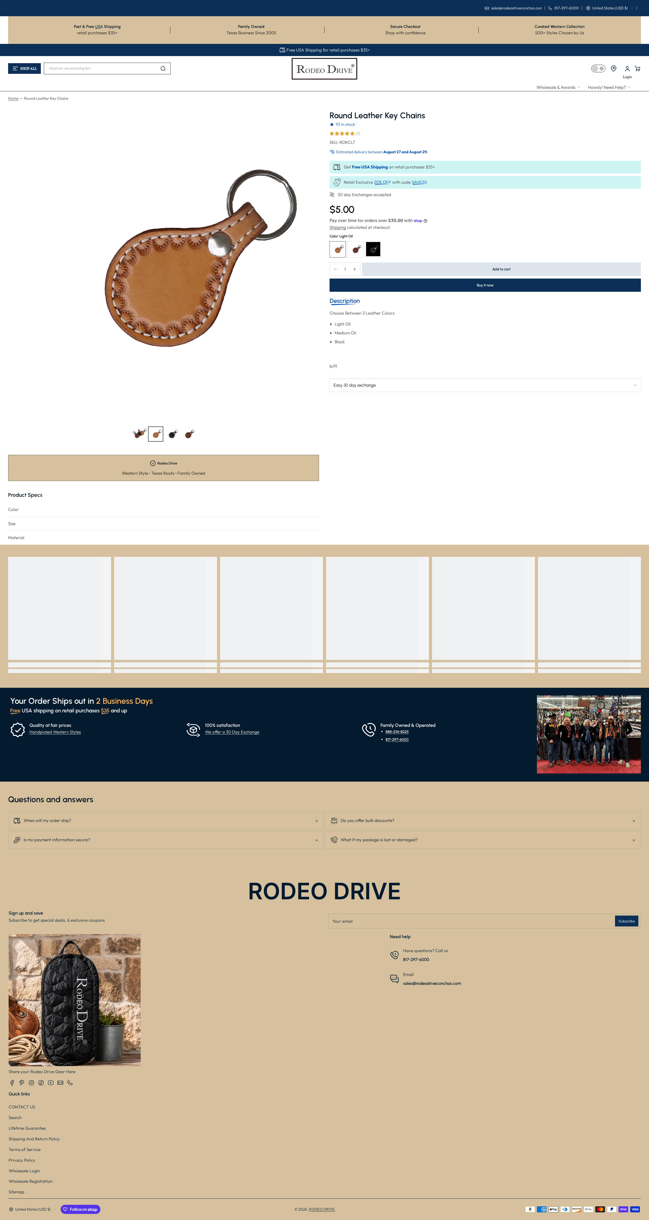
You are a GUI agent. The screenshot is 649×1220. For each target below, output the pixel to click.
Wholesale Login (24, 1170)
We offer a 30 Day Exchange (232, 731)
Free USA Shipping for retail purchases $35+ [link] (328, 50)
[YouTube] (51, 1083)
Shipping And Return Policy (34, 1138)
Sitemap (16, 1191)
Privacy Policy (22, 1160)
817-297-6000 (397, 739)
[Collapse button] (165, 820)
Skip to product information (18, 446)
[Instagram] (31, 1083)
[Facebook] (12, 1083)
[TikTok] (41, 1083)
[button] (610, 8)
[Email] (60, 1083)
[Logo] (324, 68)
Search (15, 1117)
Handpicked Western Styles (55, 731)
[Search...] (163, 68)
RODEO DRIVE (322, 1209)
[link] (560, 87)
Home (13, 98)
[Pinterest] (22, 1083)
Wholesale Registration (30, 1181)
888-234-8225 (397, 731)
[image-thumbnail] (139, 434)
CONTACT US (22, 1106)
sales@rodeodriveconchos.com (432, 983)
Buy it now (485, 285)
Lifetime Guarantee (27, 1128)
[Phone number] (70, 1083)
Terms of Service (25, 1149)
